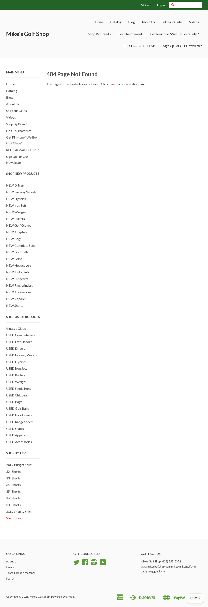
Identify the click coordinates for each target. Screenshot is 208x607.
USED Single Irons (18, 388)
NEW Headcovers (18, 265)
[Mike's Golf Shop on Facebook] (85, 563)
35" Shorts (13, 491)
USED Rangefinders (20, 422)
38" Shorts (13, 505)
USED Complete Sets (20, 335)
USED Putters (15, 375)
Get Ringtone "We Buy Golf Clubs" (174, 34)
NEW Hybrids (16, 199)
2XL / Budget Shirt (18, 465)
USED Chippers (17, 395)
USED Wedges (16, 382)
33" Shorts (13, 478)
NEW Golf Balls (17, 252)
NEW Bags (14, 239)
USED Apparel (16, 435)
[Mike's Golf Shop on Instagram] (94, 563)
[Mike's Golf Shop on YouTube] (103, 563)
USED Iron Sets (16, 368)
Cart (148, 5)
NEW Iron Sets (16, 205)
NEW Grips (14, 259)
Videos (194, 22)
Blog (131, 22)
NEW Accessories (18, 292)
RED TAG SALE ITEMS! (140, 46)
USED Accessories (19, 442)
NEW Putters (15, 219)
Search (10, 578)
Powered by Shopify (63, 596)
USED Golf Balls (17, 408)
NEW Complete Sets (20, 245)
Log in (161, 5)
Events (10, 567)
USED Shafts (15, 428)
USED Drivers (15, 348)
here (112, 84)
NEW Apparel (16, 299)
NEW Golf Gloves (18, 225)
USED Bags (14, 402)
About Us (148, 22)
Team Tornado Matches (20, 572)
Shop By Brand (98, 34)
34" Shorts (13, 485)
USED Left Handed (19, 342)
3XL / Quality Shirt (18, 511)
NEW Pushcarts (17, 279)
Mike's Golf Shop (27, 33)
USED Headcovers (19, 415)
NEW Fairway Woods (21, 192)
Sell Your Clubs (172, 22)
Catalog (115, 22)
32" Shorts (13, 471)
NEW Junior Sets (17, 272)
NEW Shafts (14, 305)
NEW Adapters (16, 232)
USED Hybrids (16, 362)
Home (99, 22)
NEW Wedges (16, 212)
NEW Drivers (15, 185)
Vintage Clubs (16, 328)
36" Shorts (13, 498)
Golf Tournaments (131, 34)
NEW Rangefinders (19, 285)
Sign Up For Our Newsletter (182, 46)
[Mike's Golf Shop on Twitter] (76, 563)
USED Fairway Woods (21, 355)
